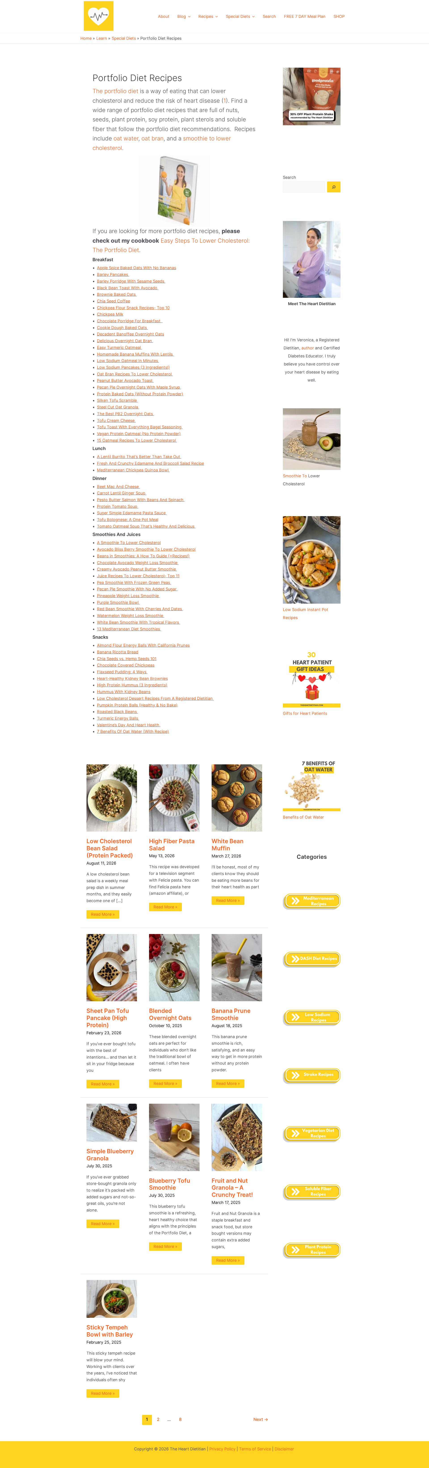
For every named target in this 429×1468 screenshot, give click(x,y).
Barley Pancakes (113, 274)
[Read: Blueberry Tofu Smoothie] (174, 1137)
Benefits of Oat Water (303, 817)
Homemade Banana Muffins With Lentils (135, 354)
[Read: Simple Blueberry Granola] (111, 1122)
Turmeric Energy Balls (118, 718)
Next (260, 1419)
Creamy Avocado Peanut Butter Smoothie (137, 569)
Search (289, 177)
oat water (126, 138)
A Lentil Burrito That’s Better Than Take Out (139, 456)
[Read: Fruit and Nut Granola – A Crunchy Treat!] (237, 1137)
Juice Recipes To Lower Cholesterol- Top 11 (138, 575)
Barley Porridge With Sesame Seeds (131, 281)
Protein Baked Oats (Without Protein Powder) (140, 394)
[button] (188, 16)
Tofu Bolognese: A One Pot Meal (127, 519)
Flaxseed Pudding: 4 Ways (122, 671)
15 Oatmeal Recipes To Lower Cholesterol (137, 440)
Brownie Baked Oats (117, 294)
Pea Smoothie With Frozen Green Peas (134, 582)
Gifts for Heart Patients (305, 713)
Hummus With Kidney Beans (123, 691)
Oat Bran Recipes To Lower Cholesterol (135, 374)
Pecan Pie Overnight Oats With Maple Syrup (139, 387)
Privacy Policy (222, 1449)
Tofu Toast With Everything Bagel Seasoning (140, 427)
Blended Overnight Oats (170, 1014)
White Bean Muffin (228, 845)
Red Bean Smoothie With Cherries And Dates (140, 609)
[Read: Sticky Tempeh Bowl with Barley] (111, 1298)
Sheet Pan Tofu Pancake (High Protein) (107, 1017)
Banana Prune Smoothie (231, 1014)
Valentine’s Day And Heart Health (128, 725)
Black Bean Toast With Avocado (127, 288)
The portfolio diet (115, 91)
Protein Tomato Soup (117, 506)
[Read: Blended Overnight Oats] (174, 967)
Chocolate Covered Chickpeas (125, 665)
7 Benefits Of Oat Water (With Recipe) (133, 731)
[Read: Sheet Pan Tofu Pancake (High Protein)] (111, 967)
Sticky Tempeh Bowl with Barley (109, 1331)
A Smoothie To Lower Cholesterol (129, 542)
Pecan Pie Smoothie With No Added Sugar (137, 589)
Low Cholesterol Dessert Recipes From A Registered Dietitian (155, 698)
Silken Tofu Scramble (117, 400)
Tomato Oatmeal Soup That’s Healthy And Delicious (146, 526)
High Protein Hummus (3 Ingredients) (132, 685)
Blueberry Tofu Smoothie (169, 1184)
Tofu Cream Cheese (116, 420)
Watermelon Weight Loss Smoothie (130, 615)
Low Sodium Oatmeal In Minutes (128, 360)
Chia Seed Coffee (113, 301)
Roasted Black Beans (117, 711)
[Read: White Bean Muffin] (237, 797)
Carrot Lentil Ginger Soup (121, 493)
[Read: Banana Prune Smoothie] (237, 967)
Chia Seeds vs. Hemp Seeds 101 (126, 658)
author (307, 348)
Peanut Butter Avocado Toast (125, 380)
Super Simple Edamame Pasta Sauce (132, 513)
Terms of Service (255, 1449)
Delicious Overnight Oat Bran (125, 340)
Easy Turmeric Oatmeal (119, 347)
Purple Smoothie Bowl (118, 602)
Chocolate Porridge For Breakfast (130, 321)
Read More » (103, 913)
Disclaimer (285, 1449)
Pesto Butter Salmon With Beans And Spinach (141, 499)
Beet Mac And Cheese (118, 486)
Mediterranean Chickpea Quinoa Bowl (133, 470)
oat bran (152, 138)
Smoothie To (295, 475)
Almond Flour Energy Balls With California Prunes (143, 645)
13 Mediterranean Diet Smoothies (129, 629)
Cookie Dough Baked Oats (122, 327)
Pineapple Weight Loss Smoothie (128, 595)
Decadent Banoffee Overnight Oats (130, 334)
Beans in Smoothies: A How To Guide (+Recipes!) (143, 556)
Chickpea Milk (110, 314)
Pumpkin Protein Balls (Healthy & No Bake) (137, 705)
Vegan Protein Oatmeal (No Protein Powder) (139, 433)
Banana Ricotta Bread (117, 652)
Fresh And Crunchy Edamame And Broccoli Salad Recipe (150, 463)
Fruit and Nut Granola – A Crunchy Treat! (233, 1187)
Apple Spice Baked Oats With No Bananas (136, 267)
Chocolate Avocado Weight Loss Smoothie (138, 562)
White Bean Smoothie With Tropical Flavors (138, 622)
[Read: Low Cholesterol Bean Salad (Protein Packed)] (111, 797)
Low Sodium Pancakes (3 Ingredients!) (133, 367)
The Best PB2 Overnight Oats (125, 413)
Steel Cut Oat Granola (118, 407)
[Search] (334, 186)
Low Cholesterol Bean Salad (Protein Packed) (109, 848)
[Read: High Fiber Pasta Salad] (174, 797)
